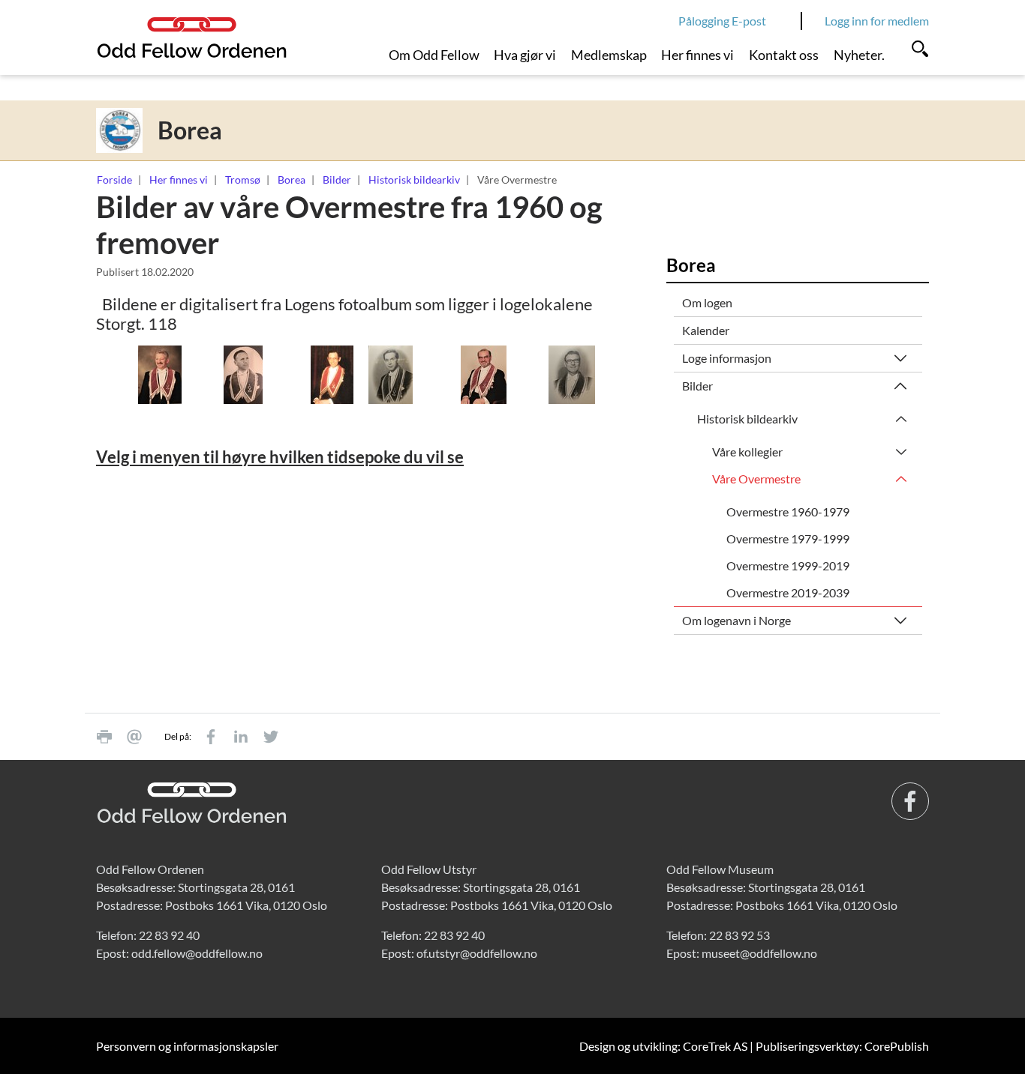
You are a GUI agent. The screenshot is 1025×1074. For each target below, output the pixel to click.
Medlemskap (609, 54)
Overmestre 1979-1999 (787, 538)
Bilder (337, 179)
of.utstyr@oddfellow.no (476, 953)
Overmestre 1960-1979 (787, 511)
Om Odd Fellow (434, 54)
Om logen (707, 302)
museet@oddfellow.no (759, 953)
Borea (291, 179)
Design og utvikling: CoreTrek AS (663, 1046)
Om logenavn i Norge (736, 620)
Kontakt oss (784, 54)
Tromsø (242, 179)
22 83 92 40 (169, 935)
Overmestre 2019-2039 (787, 592)
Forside (114, 179)
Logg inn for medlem (877, 20)
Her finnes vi (697, 54)
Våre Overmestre (756, 478)
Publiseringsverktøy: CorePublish (842, 1046)
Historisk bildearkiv (414, 179)
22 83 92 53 (739, 935)
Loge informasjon (726, 358)
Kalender (705, 330)
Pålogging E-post (722, 20)
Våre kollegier (747, 451)
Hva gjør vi (525, 54)
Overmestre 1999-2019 (787, 565)
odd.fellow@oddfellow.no (197, 953)
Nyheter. (859, 54)
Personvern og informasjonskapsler (187, 1046)
